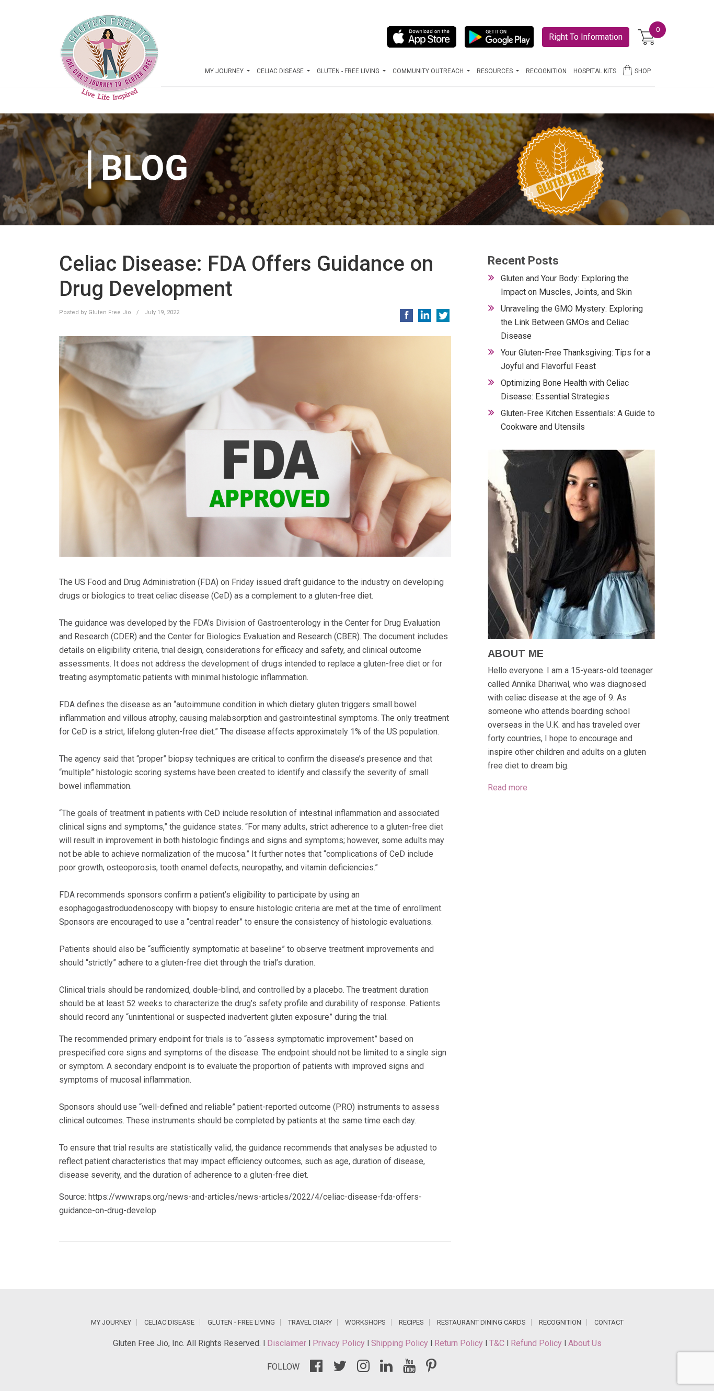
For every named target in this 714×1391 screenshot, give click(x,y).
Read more (507, 787)
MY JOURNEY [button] (225, 71)
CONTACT (609, 1322)
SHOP (643, 71)
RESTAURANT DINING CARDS (481, 1322)
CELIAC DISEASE (169, 1322)
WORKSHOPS (365, 1322)
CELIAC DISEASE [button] (281, 71)
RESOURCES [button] (495, 71)
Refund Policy (537, 1343)
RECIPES (411, 1322)
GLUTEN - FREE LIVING (241, 1322)
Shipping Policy (400, 1343)
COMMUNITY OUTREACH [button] (429, 71)
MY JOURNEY (111, 1322)
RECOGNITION (546, 71)
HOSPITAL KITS (594, 71)
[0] (646, 37)
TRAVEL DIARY (310, 1322)
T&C (497, 1343)
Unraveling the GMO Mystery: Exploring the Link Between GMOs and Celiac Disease (572, 322)
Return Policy (459, 1343)
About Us (585, 1343)
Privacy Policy (340, 1343)
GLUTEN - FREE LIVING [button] (349, 71)
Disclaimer (287, 1343)
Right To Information (586, 37)
